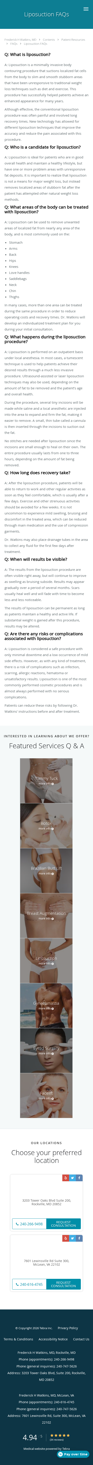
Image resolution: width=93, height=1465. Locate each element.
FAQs (14, 44)
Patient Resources (73, 40)
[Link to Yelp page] (65, 1178)
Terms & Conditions (18, 1339)
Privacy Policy (68, 1328)
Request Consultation (63, 1224)
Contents (49, 40)
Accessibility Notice (53, 1339)
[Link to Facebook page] (79, 1178)
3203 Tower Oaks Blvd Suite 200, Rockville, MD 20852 (46, 1202)
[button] (86, 9)
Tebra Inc (46, 1328)
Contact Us (81, 1339)
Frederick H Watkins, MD (21, 40)
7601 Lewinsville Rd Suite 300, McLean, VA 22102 (46, 1263)
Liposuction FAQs (35, 44)
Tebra (66, 1449)
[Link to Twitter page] (72, 1178)
